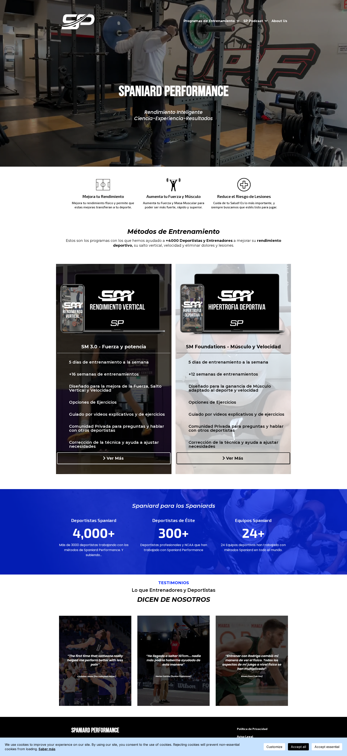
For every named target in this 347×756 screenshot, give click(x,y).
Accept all (298, 747)
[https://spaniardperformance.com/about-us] (78, 21)
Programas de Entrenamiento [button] (210, 21)
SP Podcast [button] (253, 21)
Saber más (47, 749)
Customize (274, 747)
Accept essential (326, 747)
